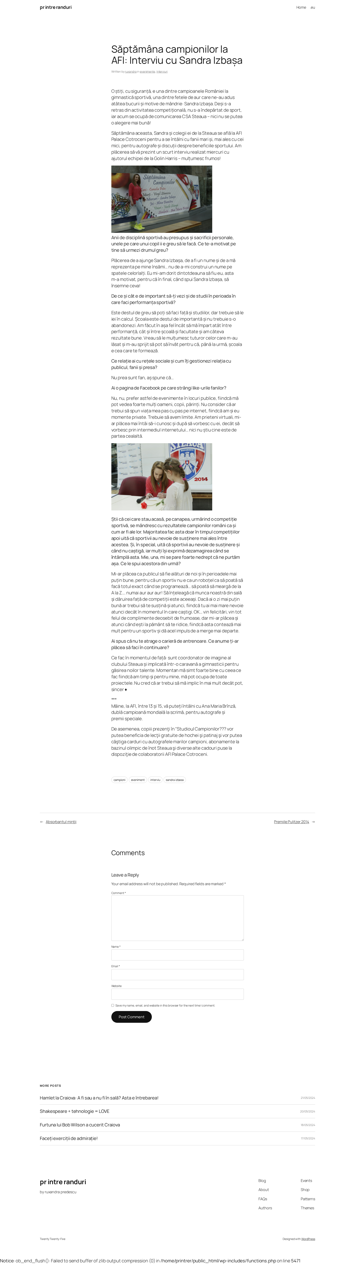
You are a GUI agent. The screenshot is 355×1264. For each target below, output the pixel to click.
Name (116, 947)
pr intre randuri (55, 7)
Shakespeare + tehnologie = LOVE (74, 1111)
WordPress (308, 1239)
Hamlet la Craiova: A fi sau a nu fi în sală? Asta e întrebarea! (99, 1097)
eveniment (138, 780)
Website (116, 986)
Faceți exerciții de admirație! (69, 1138)
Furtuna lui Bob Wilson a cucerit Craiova (80, 1124)
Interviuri (162, 71)
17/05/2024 (308, 1138)
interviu (155, 780)
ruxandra (130, 71)
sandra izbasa (175, 780)
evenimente (147, 71)
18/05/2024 (308, 1125)
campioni (119, 780)
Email (115, 966)
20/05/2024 (307, 1111)
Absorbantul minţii (61, 821)
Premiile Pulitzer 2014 (291, 821)
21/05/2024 (308, 1098)
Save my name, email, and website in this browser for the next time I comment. (165, 1005)
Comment (118, 893)
